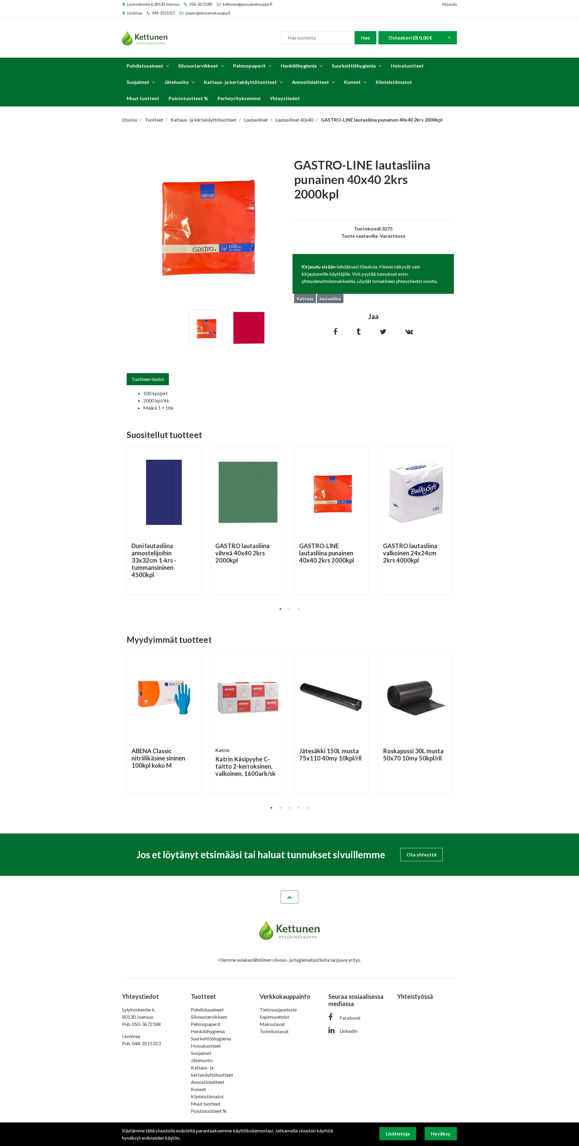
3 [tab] (299, 609)
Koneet (352, 82)
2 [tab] (289, 609)
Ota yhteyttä (421, 854)
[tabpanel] (206, 328)
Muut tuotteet (143, 98)
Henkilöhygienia (299, 65)
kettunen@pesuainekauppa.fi (247, 4)
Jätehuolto (176, 82)
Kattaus (305, 298)
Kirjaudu (449, 4)
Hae (365, 37)
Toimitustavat (274, 1031)
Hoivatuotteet (407, 65)
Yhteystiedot (285, 98)
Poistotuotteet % (188, 98)
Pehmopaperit (249, 65)
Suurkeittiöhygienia (354, 65)
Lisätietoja (398, 1133)
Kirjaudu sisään (319, 266)
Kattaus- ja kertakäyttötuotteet (240, 82)
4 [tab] (299, 808)
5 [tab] (308, 808)
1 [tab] (280, 609)
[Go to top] (289, 897)
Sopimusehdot (274, 1017)
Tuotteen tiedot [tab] (147, 379)
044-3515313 (163, 13)
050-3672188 (200, 4)
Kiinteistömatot (394, 82)
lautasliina (330, 298)
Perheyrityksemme (239, 98)
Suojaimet (138, 82)
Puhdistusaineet (145, 65)
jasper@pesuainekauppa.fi (207, 13)
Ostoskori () (410, 37)
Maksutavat (272, 1024)
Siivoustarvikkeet (198, 65)
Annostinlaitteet (310, 82)
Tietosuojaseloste (278, 1009)
